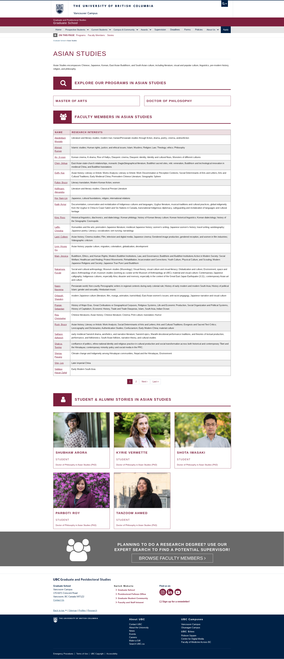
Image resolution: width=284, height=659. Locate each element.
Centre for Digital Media (192, 639)
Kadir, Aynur (60, 204)
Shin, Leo (59, 363)
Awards (144, 29)
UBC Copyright (97, 654)
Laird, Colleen (61, 236)
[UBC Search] (224, 3)
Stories (110, 35)
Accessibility (111, 654)
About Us (211, 29)
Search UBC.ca (136, 644)
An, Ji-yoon (60, 157)
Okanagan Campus (190, 627)
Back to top (59, 610)
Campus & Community (124, 29)
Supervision (160, 29)
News (132, 631)
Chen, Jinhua (61, 163)
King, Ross (60, 217)
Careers (133, 637)
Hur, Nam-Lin (61, 198)
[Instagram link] (162, 592)
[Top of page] (56, 35)
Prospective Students (75, 29)
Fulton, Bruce (61, 182)
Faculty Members (96, 35)
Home (58, 29)
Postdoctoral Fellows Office (132, 594)
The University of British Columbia (59, 8)
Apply (226, 29)
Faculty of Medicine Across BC (196, 642)
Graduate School (59, 40)
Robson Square (188, 635)
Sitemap (73, 610)
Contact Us (58, 600)
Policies (199, 29)
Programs (81, 35)
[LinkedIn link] (170, 592)
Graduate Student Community (133, 598)
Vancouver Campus (190, 624)
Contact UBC (135, 624)
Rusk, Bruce (61, 324)
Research (92, 610)
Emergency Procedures (63, 654)
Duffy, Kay (60, 173)
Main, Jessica (61, 256)
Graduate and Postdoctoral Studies (142, 580)
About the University (139, 627)
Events (132, 634)
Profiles (82, 610)
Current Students (99, 29)
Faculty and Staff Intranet (131, 602)
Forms (187, 29)
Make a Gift (134, 640)
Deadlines (175, 29)
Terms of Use (82, 654)
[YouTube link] (178, 592)
